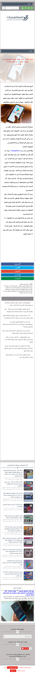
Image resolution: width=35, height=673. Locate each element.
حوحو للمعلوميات (12, 667)
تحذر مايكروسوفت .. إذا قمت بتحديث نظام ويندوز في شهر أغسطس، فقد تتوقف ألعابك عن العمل (19, 339)
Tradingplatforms (15, 151)
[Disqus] (17, 385)
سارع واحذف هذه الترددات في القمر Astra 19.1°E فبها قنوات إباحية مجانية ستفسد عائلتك (12, 551)
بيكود (12, 670)
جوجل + (16, 271)
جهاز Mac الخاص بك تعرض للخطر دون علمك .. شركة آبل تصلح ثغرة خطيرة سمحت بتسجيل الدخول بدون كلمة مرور (18, 348)
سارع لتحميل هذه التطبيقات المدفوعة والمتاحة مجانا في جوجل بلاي (12, 562)
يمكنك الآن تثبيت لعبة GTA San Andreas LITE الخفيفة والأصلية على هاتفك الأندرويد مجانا (13, 529)
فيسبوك (17, 264)
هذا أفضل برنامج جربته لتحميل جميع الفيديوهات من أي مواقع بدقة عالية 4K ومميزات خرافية (12, 540)
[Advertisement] (17, 33)
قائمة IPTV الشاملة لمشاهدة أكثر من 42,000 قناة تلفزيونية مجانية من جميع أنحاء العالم (12, 495)
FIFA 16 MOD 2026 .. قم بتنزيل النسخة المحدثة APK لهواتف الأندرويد (13, 484)
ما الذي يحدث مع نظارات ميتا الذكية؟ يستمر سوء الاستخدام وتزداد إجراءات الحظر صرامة (17, 332)
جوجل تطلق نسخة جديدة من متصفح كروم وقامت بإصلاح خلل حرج (19, 356)
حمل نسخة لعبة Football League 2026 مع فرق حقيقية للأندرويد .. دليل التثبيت (12, 574)
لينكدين (17, 275)
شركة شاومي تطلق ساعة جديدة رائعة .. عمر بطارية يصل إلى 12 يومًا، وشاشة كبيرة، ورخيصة (18, 310)
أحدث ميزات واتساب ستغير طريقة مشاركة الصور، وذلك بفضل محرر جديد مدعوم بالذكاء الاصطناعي (18, 317)
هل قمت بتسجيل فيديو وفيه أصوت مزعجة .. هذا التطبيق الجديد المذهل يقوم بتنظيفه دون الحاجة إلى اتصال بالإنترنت (18, 593)
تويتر (16, 267)
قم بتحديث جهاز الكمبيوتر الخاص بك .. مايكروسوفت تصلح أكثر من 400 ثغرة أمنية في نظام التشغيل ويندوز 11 (18, 324)
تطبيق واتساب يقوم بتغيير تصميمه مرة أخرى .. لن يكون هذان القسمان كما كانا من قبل (18, 304)
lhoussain (17, 64)
